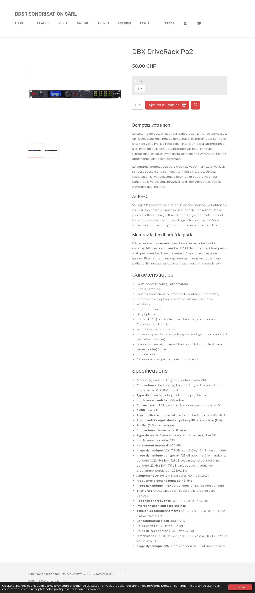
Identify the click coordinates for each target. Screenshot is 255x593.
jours (138, 81)
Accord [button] (240, 587)
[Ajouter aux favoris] (195, 105)
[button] (35, 150)
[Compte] (185, 23)
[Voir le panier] (198, 23)
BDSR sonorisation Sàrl (46, 14)
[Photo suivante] (117, 94)
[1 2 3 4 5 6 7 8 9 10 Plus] (137, 105)
